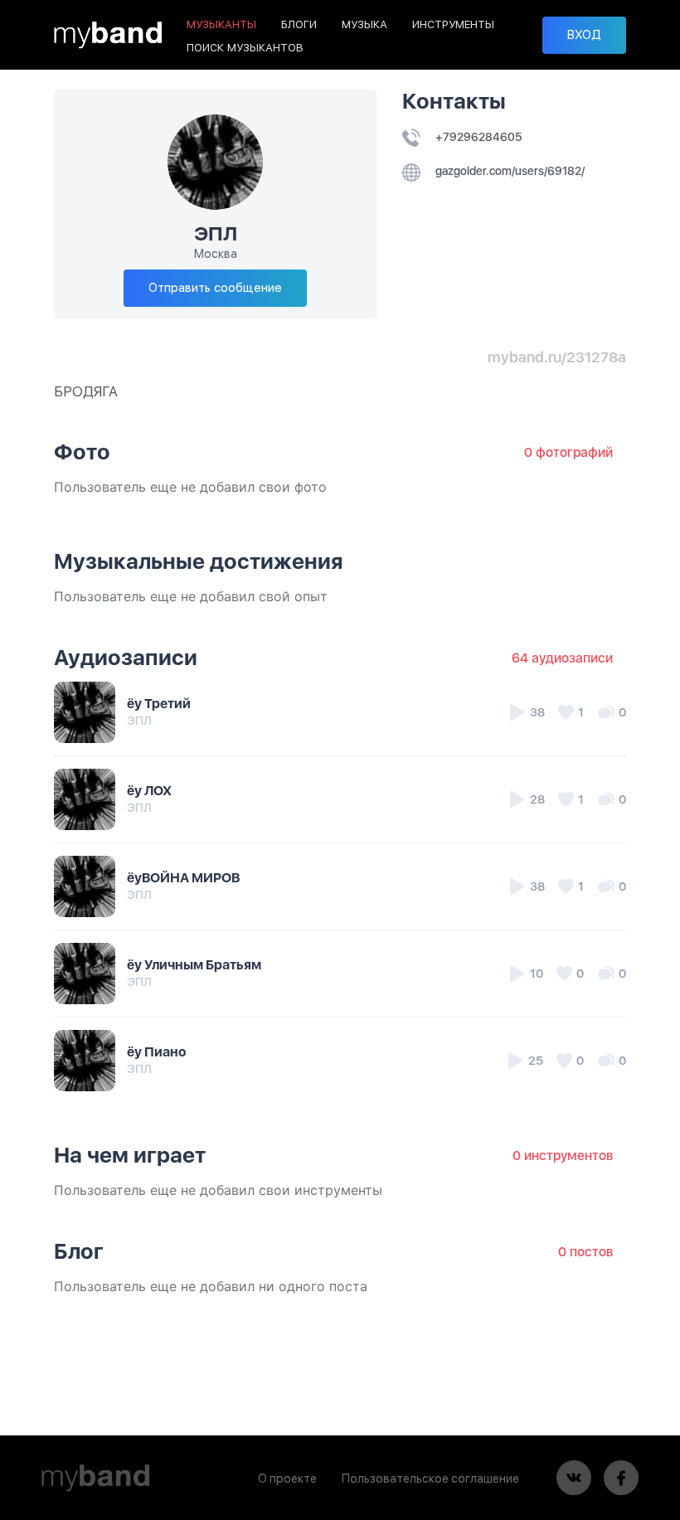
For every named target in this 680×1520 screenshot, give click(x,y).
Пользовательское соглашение (430, 1478)
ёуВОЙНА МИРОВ (183, 878)
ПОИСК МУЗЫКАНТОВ (245, 47)
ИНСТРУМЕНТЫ (453, 24)
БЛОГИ (299, 24)
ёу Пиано (157, 1052)
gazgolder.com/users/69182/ (509, 170)
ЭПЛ (139, 720)
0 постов (585, 1252)
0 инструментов (562, 1155)
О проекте (287, 1478)
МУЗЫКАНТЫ (221, 24)
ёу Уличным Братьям (194, 965)
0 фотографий (568, 452)
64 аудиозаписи (562, 658)
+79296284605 (477, 136)
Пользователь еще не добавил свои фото (190, 486)
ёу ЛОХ (149, 791)
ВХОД (584, 34)
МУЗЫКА (364, 24)
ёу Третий (159, 703)
